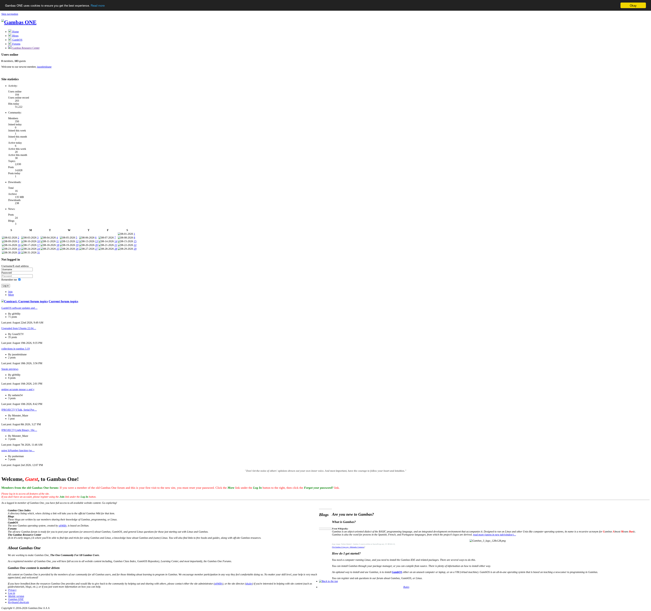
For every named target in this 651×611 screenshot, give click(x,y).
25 (57, 248)
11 (57, 241)
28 (115, 248)
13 (96, 241)
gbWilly (62, 525)
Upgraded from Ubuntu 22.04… (18, 328)
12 (77, 241)
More (11, 294)
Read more (98, 5)
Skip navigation (9, 14)
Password (6, 272)
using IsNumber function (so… (18, 450)
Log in (11, 593)
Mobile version (16, 596)
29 (135, 248)
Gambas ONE (16, 599)
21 (115, 245)
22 (135, 245)
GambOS (397, 572)
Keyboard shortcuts (18, 602)
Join (10, 291)
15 (135, 241)
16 (19, 245)
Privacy (12, 590)
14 (115, 241)
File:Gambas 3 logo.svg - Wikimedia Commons (348, 547)
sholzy (249, 583)
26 (77, 248)
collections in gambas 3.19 (15, 348)
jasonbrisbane (44, 66)
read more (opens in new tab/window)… (494, 534)
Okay (633, 5)
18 (57, 245)
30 (19, 252)
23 (19, 248)
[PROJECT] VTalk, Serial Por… (19, 409)
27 (96, 248)
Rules (406, 587)
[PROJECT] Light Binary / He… (19, 430)
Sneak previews (9, 369)
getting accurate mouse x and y (17, 389)
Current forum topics (63, 301)
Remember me (9, 279)
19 (77, 245)
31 (38, 252)
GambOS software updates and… (19, 308)
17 (38, 245)
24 (38, 248)
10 (38, 241)
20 (96, 245)
